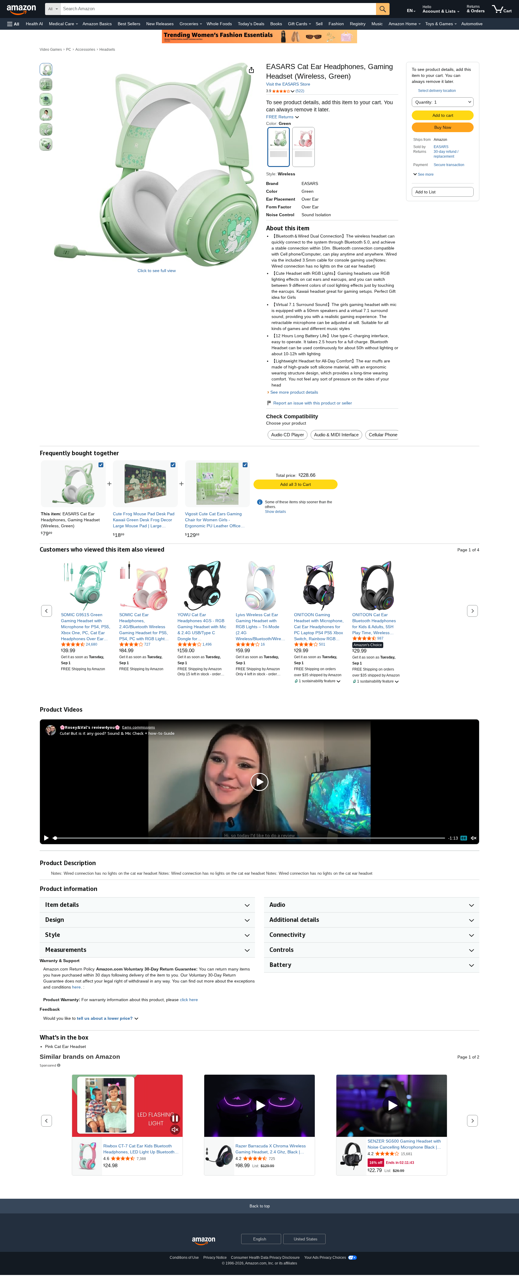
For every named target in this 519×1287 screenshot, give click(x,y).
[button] (13, 24)
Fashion (336, 23)
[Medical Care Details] (77, 24)
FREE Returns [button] (280, 116)
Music (377, 23)
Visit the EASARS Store (288, 84)
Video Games (51, 49)
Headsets (107, 49)
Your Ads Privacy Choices (325, 1257)
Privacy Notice (215, 1257)
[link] (145, 484)
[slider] (249, 838)
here (76, 987)
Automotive (472, 23)
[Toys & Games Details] (455, 24)
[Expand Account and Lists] (458, 11)
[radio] (46, 69)
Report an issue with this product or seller (312, 403)
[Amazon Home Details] (419, 24)
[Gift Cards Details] (310, 24)
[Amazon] (22, 9)
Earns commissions (138, 727)
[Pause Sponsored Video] (175, 1119)
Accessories (85, 49)
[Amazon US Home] (203, 1241)
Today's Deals (251, 23)
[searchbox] (218, 9)
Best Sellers (129, 23)
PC (68, 49)
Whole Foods (219, 23)
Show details (275, 512)
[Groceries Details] (201, 24)
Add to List (425, 191)
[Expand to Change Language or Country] (414, 11)
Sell (319, 23)
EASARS (441, 147)
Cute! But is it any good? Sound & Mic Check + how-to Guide (117, 733)
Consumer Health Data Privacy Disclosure (265, 1257)
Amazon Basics (97, 23)
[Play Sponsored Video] (259, 1106)
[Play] (45, 838)
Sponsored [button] (48, 1065)
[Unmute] (474, 838)
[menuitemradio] (463, 838)
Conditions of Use (184, 1257)
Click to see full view (157, 270)
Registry (358, 23)
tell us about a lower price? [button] (105, 1018)
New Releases (160, 23)
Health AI (34, 23)
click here (189, 999)
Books (276, 23)
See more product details (294, 392)
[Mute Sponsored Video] (175, 1130)
